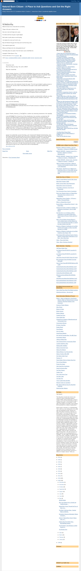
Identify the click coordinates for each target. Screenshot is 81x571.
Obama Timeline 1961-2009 (62, 354)
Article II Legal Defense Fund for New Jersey (66, 179)
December (61, 482)
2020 (59, 459)
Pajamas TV (59, 358)
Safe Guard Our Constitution (62, 366)
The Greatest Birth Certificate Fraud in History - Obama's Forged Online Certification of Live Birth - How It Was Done (67, 236)
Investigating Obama (61, 337)
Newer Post (5, 151)
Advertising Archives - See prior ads (64, 292)
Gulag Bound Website (61, 333)
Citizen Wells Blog (60, 317)
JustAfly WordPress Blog (62, 343)
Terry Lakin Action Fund (61, 374)
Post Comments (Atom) (14, 157)
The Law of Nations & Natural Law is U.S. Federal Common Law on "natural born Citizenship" (66, 89)
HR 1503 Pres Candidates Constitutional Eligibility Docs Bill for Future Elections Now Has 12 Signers (66, 117)
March (60, 535)
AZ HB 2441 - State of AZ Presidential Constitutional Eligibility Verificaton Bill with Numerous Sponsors (66, 121)
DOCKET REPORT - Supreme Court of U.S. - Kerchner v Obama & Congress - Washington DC (66, 153)
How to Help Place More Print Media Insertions (67, 290)
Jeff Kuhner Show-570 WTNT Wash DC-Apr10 (66, 257)
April (60, 532)
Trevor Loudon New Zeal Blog (63, 380)
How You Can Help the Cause (64, 136)
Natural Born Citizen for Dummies (64, 185)
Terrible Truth (59, 372)
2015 (59, 469)
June (60, 496)
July (60, 493)
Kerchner (32, 57)
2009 (59, 480)
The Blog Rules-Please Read (63, 132)
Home (27, 151)
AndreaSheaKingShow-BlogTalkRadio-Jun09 (66, 270)
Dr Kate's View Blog (60, 325)
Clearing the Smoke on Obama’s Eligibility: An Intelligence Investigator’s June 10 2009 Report (67, 209)
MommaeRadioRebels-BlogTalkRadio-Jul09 (66, 282)
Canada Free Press (60, 315)
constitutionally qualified (25, 57)
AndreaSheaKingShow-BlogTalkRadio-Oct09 (66, 268)
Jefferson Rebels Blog (61, 339)
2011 (59, 475)
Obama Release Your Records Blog (64, 351)
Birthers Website (60, 313)
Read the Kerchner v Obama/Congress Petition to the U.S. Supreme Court (65, 62)
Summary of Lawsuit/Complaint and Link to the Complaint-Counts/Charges (66, 70)
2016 (59, 466)
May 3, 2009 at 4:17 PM (10, 146)
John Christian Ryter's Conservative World (66, 341)
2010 (59, 478)
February (61, 537)
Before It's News (60, 309)
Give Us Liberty (60, 331)
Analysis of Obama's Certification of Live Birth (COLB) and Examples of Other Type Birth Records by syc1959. (67, 228)
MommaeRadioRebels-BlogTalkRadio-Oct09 (66, 280)
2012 (59, 473)
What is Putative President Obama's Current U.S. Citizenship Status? (66, 111)
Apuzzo (6, 57)
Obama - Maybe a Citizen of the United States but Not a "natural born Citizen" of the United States (66, 76)
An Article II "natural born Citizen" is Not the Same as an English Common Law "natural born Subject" (66, 93)
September (62, 489)
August (61, 491)
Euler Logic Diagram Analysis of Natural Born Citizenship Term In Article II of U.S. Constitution (66, 195)
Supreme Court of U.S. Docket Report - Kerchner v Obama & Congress (65, 67)
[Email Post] (20, 55)
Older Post (49, 151)
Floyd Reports (59, 329)
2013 (59, 471)
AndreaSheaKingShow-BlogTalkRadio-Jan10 (66, 266)
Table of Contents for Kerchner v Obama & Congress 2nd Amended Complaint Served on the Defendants (66, 165)
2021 (59, 457)
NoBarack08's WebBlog (61, 345)
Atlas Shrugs (59, 307)
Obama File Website (61, 349)
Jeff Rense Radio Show (61, 248)
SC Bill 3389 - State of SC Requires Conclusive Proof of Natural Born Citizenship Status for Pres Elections (66, 125)
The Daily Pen (59, 378)
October (61, 486)
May (60, 498)
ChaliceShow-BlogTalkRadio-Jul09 (64, 273)
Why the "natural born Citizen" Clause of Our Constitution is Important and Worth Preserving (67, 109)
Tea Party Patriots (60, 370)
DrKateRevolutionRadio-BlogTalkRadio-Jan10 (66, 278)
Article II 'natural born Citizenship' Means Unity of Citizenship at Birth (66, 73)
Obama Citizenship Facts (62, 347)
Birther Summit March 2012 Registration (65, 183)
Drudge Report (59, 327)
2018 (59, 464)
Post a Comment (6, 148)
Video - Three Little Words (62, 240)
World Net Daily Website (62, 388)
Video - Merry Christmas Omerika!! (64, 242)
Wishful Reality (62, 500)
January (61, 539)
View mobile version (27, 153)
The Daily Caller (60, 376)
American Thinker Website (62, 305)
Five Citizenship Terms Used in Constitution (66, 191)
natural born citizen (38, 57)
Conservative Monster (61, 323)
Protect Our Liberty (60, 364)
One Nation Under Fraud (61, 356)
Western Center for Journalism (63, 382)
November (61, 484)
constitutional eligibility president (15, 57)
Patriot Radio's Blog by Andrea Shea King (65, 360)
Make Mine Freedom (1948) (62, 181)
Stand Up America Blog (61, 368)
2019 (59, 462)
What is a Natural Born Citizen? (63, 202)
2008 (59, 542)
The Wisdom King (7, 24)
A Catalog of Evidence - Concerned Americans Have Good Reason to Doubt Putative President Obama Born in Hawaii (65, 59)
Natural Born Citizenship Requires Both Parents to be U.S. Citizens (65, 79)
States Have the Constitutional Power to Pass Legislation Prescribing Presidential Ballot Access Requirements (67, 55)
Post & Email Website (61, 362)
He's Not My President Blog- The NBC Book (66, 335)
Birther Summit (59, 311)
